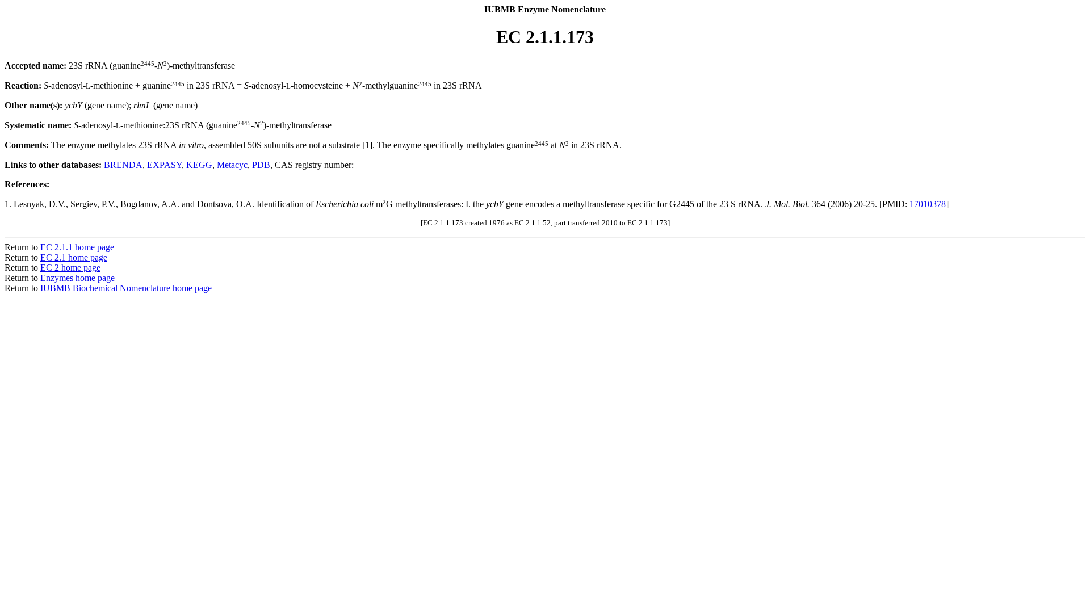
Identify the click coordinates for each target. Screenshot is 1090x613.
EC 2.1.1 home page (77, 247)
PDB (261, 165)
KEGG (199, 165)
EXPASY (164, 165)
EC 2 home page (70, 267)
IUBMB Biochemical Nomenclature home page (126, 288)
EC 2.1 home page (73, 257)
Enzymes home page (77, 278)
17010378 (927, 204)
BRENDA (123, 165)
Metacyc (232, 165)
